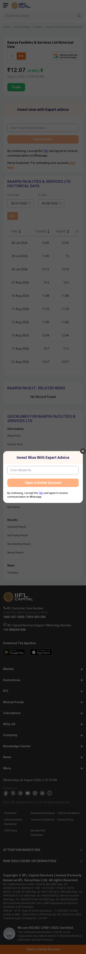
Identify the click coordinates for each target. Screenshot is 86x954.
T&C (41, 493)
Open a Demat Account (43, 483)
